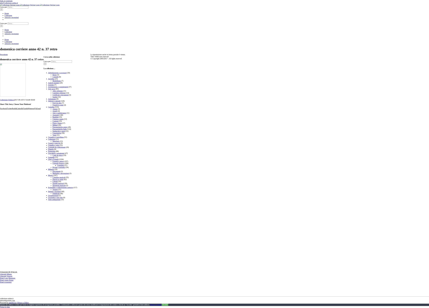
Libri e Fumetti (53, 159)
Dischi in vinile (58, 179)
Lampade (51, 157)
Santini (55, 97)
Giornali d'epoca (58, 163)
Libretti (55, 181)
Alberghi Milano (6, 274)
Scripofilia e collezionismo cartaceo (60, 187)
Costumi (55, 121)
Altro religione (58, 91)
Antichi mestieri (53, 83)
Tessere (55, 189)
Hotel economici (6, 282)
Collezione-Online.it (7, 100)
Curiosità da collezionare (56, 147)
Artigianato (52, 99)
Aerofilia (51, 79)
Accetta (165, 305)
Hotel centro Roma (6, 280)
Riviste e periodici (59, 167)
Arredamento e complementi (58, 87)
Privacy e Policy (23, 303)
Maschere (56, 141)
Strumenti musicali (59, 185)
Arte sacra (51, 89)
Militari (55, 125)
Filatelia (51, 149)
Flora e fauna (57, 123)
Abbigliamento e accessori (57, 73)
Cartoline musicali (59, 177)
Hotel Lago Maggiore (7, 278)
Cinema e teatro (58, 119)
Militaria (51, 169)
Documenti (56, 171)
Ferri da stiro (57, 103)
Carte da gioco (58, 155)
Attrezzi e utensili (54, 101)
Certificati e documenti (60, 95)
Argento (51, 85)
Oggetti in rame (58, 105)
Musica (50, 175)
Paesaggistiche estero (60, 127)
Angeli (55, 111)
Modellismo (57, 81)
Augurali (56, 115)
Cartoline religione (59, 93)
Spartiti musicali (58, 183)
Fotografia (51, 151)
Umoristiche (57, 133)
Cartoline (51, 107)
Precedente (4, 55)
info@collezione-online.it (9, 3)
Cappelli (55, 77)
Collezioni (51, 139)
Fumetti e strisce (58, 161)
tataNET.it (12, 303)
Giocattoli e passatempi (56, 153)
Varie (54, 135)
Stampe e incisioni (54, 191)
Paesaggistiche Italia (60, 129)
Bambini (56, 117)
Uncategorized (53, 195)
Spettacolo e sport (59, 131)
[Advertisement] (60, 235)
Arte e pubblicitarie (59, 113)
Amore (55, 109)
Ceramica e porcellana (56, 137)
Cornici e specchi (54, 143)
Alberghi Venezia (6, 276)
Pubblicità (56, 193)
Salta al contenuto (6, 1)
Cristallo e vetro (53, 145)
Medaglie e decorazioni (61, 173)
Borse (55, 75)
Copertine (60, 165)
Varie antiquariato (54, 199)
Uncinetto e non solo (55, 197)
